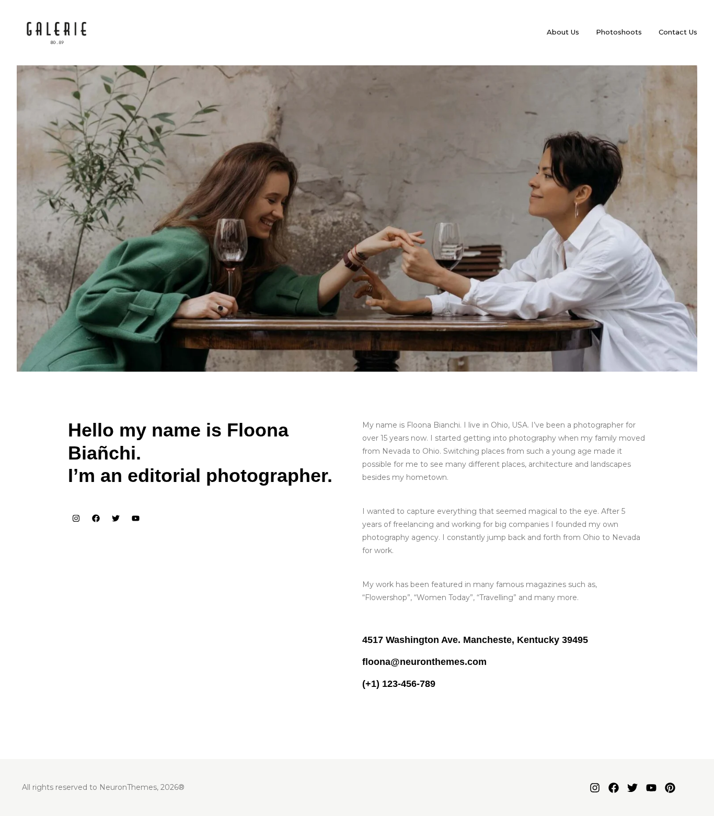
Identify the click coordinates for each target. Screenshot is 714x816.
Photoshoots (619, 32)
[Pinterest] (670, 788)
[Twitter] (115, 518)
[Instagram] (76, 518)
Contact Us (678, 32)
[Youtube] (135, 518)
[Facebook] (95, 518)
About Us (563, 32)
